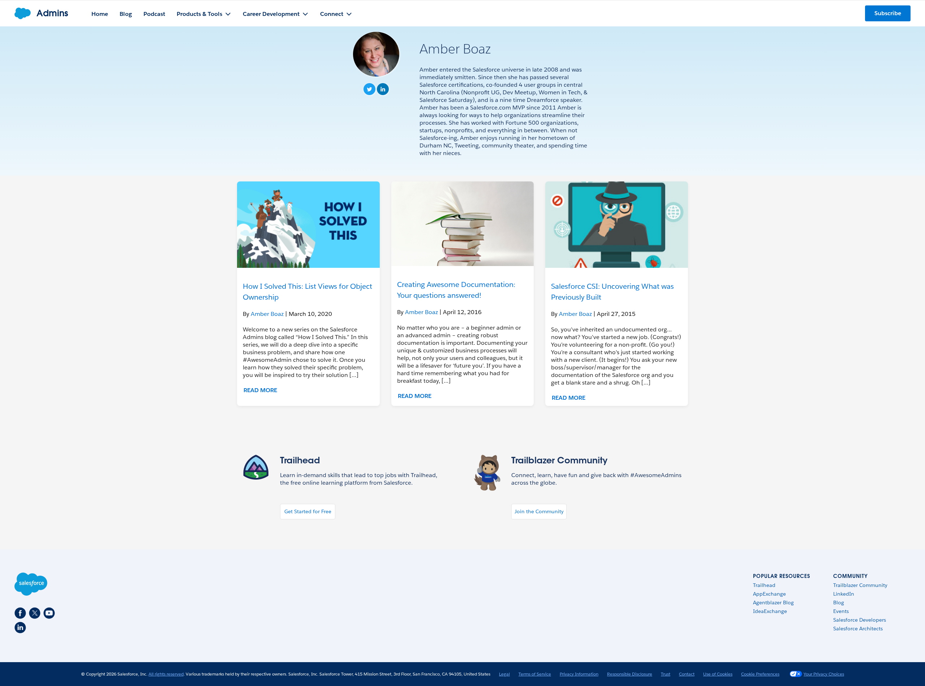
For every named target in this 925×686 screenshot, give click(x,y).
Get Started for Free (307, 511)
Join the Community (539, 511)
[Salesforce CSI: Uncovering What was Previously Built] (616, 224)
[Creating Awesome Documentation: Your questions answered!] (462, 223)
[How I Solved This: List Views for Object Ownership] (308, 224)
